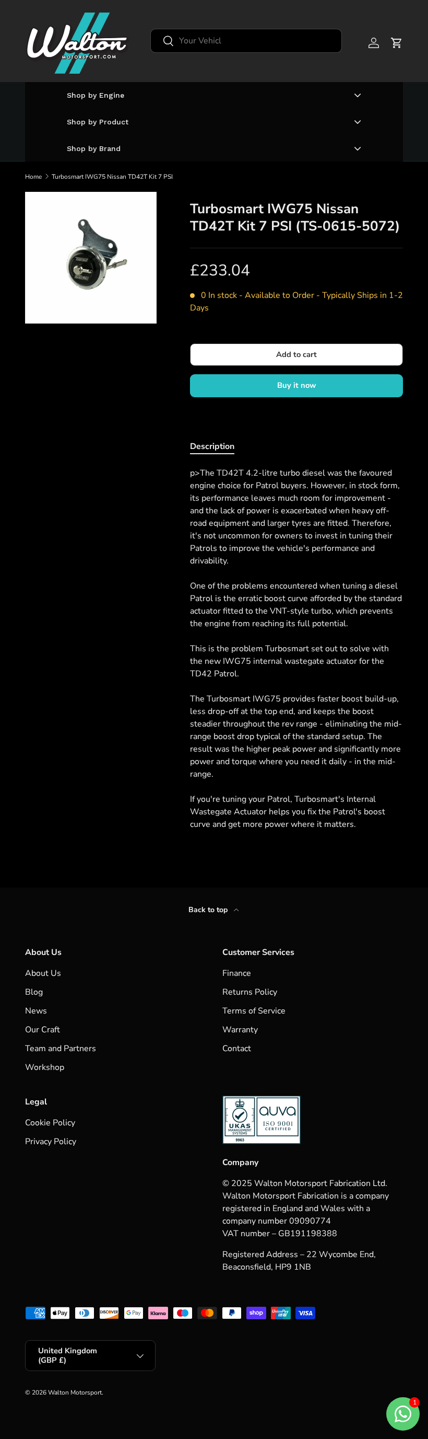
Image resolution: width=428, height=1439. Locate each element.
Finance (236, 973)
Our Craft (42, 1029)
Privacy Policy (50, 1141)
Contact (236, 1048)
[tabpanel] (296, 649)
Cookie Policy (50, 1123)
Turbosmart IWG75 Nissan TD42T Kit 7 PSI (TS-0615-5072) (114, 177)
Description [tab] (212, 446)
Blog (34, 992)
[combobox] (246, 40)
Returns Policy (249, 992)
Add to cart (296, 354)
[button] (396, 42)
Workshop (44, 1067)
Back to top (209, 910)
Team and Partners (60, 1048)
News (36, 1011)
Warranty (240, 1029)
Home (33, 177)
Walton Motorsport (75, 1392)
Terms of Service (254, 1011)
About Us (43, 973)
